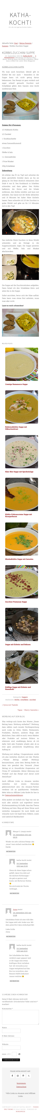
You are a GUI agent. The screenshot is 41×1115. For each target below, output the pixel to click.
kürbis (17, 700)
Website (5, 1044)
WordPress (20, 1111)
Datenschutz (21, 1086)
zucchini (32, 700)
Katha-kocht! (20, 18)
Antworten (10, 851)
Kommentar (7, 1009)
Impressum (21, 1083)
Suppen (25, 697)
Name (4, 1027)
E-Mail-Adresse (8, 1036)
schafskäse (24, 700)
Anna (15, 909)
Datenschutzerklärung (14, 795)
